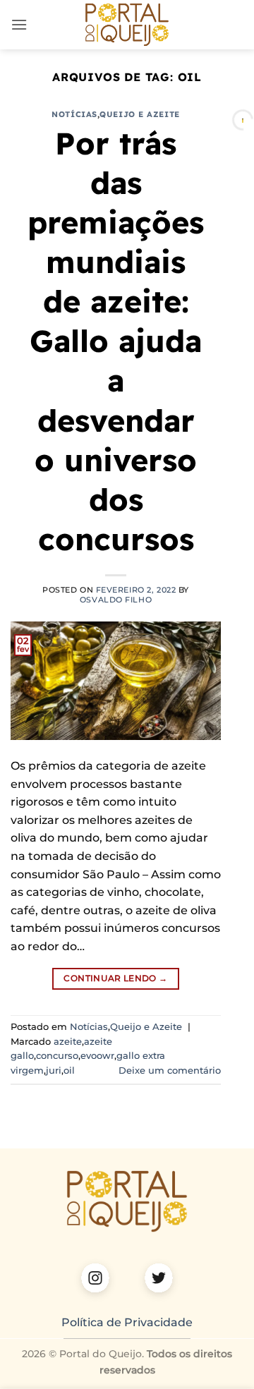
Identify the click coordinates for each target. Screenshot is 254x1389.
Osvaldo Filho (116, 600)
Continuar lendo (115, 978)
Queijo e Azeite (139, 114)
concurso (57, 1055)
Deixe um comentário (170, 1070)
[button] (19, 24)
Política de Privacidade (127, 1322)
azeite (68, 1041)
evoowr (97, 1055)
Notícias (74, 114)
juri (53, 1070)
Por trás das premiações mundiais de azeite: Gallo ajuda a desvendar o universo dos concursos (116, 341)
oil (69, 1070)
